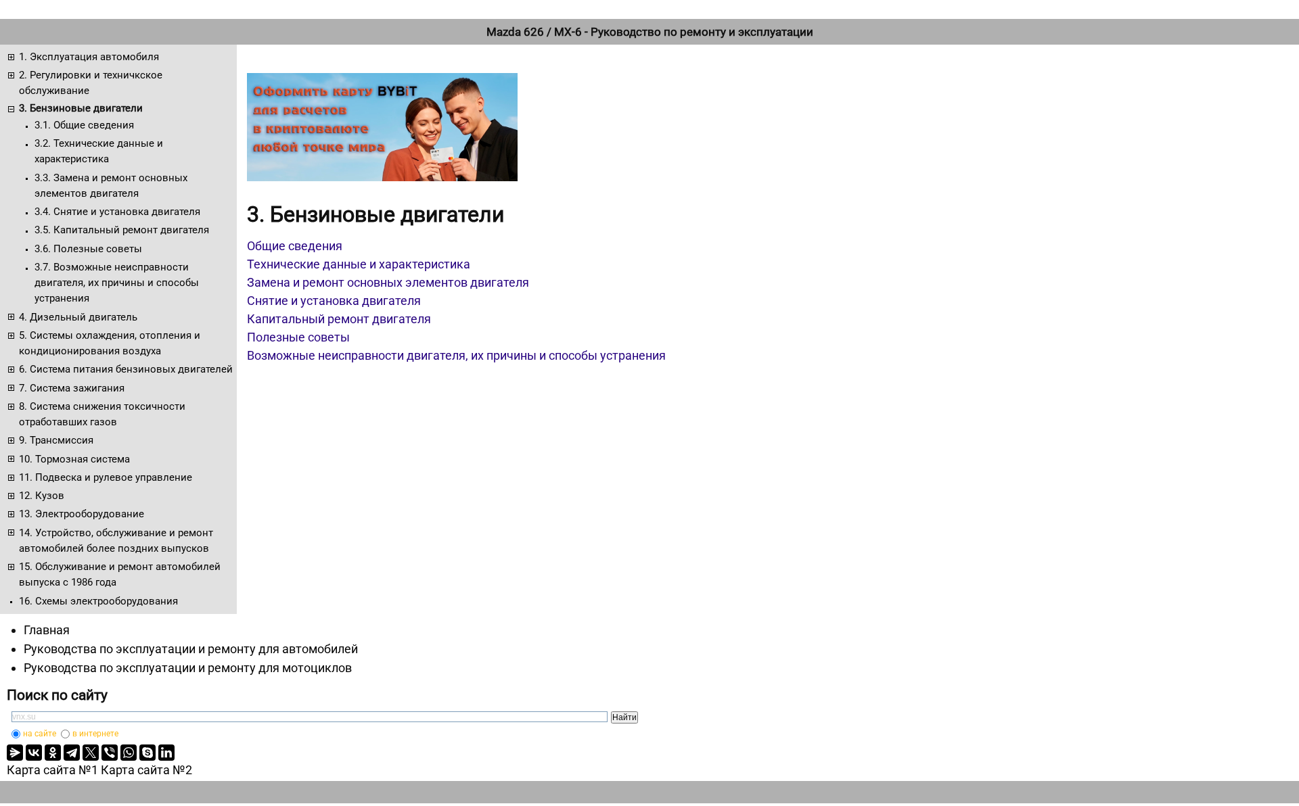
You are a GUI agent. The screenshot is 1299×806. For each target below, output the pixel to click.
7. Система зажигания (71, 388)
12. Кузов (41, 496)
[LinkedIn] (166, 752)
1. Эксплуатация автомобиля (89, 57)
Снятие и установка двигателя (334, 300)
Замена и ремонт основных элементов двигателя (388, 282)
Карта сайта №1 (52, 770)
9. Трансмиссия (56, 440)
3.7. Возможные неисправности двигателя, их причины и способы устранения (117, 283)
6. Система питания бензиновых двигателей (126, 369)
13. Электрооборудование (81, 514)
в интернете (95, 733)
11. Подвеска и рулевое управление (105, 477)
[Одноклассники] (53, 752)
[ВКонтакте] (34, 752)
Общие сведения (294, 246)
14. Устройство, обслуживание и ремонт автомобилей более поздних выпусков (116, 540)
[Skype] (147, 752)
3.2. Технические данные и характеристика (99, 151)
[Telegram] (72, 752)
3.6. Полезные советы (88, 249)
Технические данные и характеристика (358, 264)
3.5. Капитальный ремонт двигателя (122, 230)
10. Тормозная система (74, 459)
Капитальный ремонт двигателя (339, 319)
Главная (47, 630)
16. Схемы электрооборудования (98, 601)
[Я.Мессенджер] (15, 752)
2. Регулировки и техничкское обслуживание (90, 83)
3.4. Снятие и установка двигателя (117, 212)
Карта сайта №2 (146, 770)
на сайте (39, 733)
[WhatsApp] (128, 752)
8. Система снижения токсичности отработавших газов (102, 414)
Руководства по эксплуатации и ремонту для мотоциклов (188, 668)
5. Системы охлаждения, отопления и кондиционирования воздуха (109, 343)
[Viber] (109, 752)
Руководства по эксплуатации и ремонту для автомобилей (191, 649)
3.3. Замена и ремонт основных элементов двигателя (111, 185)
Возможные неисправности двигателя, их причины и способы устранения (456, 355)
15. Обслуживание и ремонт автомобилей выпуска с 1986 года (120, 574)
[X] (91, 752)
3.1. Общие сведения (84, 125)
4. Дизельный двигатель (78, 317)
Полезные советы (298, 337)
